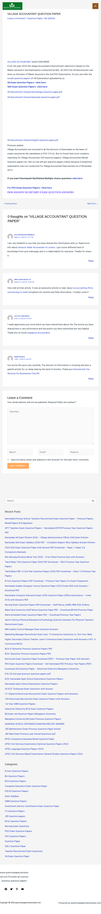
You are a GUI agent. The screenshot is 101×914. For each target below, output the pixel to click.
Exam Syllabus (12, 796)
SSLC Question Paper (15, 846)
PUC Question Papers (15, 836)
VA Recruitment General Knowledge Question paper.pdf (35, 92)
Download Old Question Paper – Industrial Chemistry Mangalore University (42, 668)
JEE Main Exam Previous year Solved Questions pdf (30, 734)
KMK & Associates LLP (22, 279)
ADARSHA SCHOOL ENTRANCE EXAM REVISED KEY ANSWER (34, 724)
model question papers (18, 78)
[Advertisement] (50, 40)
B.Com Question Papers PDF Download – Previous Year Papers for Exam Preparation (46, 581)
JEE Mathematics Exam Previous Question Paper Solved (32, 729)
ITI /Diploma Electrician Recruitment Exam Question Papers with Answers (41, 693)
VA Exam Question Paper (17, 856)
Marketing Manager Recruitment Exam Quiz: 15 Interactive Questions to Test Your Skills (48, 634)
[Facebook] (6, 889)
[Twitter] (11, 889)
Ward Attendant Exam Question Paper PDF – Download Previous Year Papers (43, 615)
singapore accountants (38, 332)
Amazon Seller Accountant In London (36, 247)
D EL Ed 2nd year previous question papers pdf (28, 673)
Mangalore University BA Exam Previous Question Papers (33, 719)
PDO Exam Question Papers (18, 831)
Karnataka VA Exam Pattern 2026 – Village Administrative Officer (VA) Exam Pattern (46, 537)
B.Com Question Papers (16, 771)
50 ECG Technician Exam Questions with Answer (29, 688)
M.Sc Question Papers (16, 821)
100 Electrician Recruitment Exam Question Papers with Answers (37, 699)
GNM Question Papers (16, 801)
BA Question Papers (15, 776)
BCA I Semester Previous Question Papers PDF (28, 653)
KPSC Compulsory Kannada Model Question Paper (29, 739)
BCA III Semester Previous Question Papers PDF (28, 648)
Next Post (92, 204)
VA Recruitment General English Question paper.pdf (33, 140)
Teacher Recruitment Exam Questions (23, 851)
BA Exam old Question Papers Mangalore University (30, 714)
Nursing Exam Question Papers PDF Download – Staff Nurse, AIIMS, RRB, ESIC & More (47, 604)
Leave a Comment (16, 18)
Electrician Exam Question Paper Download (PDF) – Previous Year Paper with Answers (47, 659)
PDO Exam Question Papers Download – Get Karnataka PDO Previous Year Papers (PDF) (48, 663)
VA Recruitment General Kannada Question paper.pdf (33, 97)
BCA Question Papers (15, 781)
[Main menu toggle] (95, 6)
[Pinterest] (17, 889)
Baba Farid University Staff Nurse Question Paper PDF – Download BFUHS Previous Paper (49, 610)
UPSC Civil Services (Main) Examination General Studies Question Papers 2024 (44, 754)
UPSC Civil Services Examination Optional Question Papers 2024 (36, 744)
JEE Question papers (15, 816)
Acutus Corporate (21, 316)
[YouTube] (22, 889)
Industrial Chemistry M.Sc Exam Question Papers (29, 709)
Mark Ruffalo (19, 357)
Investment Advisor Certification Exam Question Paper (32, 806)
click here (77, 178)
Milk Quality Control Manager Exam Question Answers (31, 629)
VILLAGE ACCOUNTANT (19, 61)
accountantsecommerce (24, 235)
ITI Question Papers (15, 811)
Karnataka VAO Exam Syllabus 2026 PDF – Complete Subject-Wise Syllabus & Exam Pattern (50, 542)
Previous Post (10, 204)
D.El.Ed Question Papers (16, 791)
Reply (91, 260)
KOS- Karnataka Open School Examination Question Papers (34, 679)
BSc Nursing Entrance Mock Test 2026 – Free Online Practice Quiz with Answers (44, 557)
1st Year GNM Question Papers (20, 704)
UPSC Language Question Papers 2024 (24, 749)
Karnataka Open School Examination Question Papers (31, 684)
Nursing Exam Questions (17, 826)
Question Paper (35, 18)
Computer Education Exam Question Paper (26, 786)
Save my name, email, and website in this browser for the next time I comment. (50, 459)
